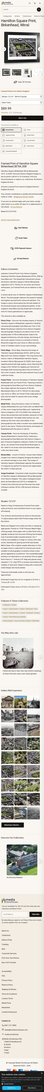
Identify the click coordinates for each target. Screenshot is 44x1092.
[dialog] (22, 1081)
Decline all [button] (32, 1088)
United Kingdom (13, 608)
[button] (22, 1084)
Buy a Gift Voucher (9, 962)
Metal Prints (6, 1003)
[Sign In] (40, 3)
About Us (5, 931)
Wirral (35, 608)
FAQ (3, 976)
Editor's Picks (7, 940)
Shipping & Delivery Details (24, 197)
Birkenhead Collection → (12, 825)
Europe (5, 608)
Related (14, 604)
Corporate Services (9, 953)
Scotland (22, 612)
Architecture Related (14, 877)
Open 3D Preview (24, 82)
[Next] (40, 49)
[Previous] (4, 49)
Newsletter (6, 1007)
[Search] (39, 9)
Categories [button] (7, 16)
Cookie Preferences (9, 1012)
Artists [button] (17, 16)
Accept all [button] (11, 1088)
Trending (5, 944)
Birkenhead (35, 620)
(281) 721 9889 (10, 1025)
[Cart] (34, 3)
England (22, 608)
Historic (5, 616)
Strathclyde (29, 612)
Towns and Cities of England (22, 620)
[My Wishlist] (29, 3)
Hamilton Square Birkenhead (10, 220)
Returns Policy (7, 985)
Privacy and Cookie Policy (13, 1082)
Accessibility (6, 971)
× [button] (41, 1073)
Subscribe (35, 914)
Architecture (6, 604)
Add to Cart (22, 118)
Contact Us (6, 1021)
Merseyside (29, 608)
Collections (27, 16)
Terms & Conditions (9, 994)
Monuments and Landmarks (17, 616)
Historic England (8, 620)
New (3, 949)
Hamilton (37, 612)
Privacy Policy (7, 980)
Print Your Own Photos (10, 958)
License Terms (7, 998)
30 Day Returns (16, 207)
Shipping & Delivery (9, 989)
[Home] (8, 3)
